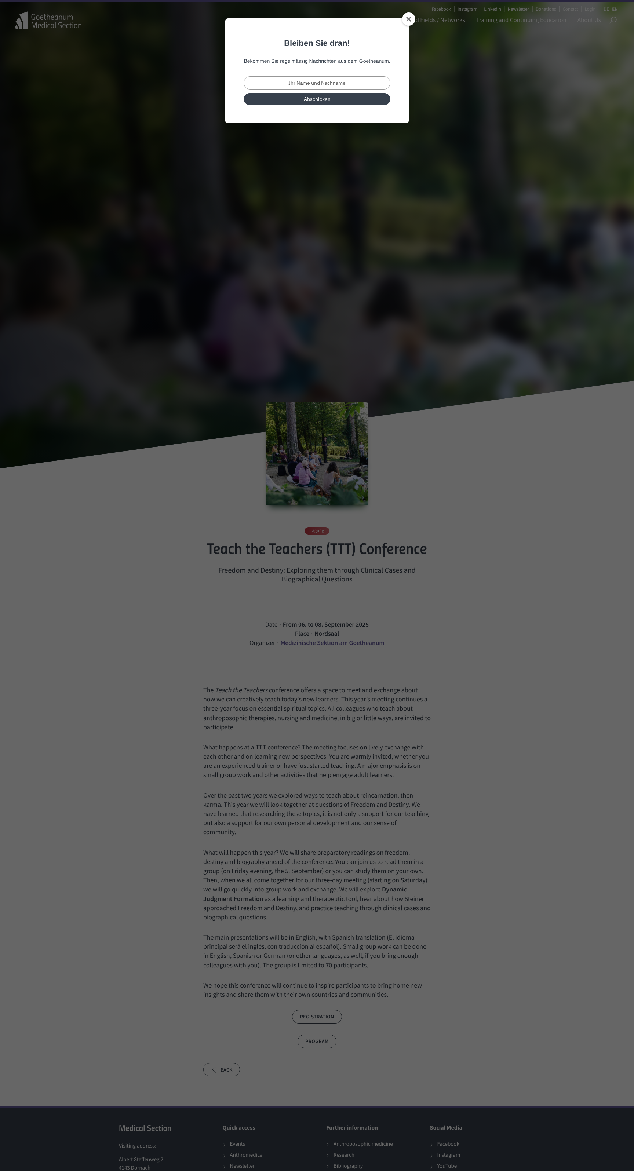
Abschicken (317, 99)
